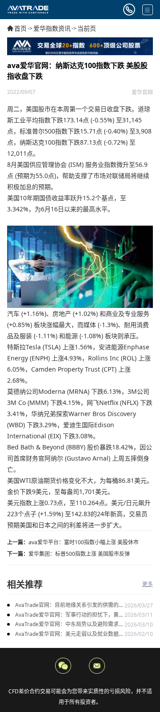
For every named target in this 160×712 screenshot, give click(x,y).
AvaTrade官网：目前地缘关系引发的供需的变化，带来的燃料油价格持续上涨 (69, 605)
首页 (20, 28)
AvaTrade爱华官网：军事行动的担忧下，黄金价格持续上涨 (69, 615)
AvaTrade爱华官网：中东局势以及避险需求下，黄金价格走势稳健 (67, 624)
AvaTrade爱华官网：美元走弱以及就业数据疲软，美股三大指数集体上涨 (69, 634)
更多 (147, 584)
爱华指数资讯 (52, 28)
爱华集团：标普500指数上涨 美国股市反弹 (79, 554)
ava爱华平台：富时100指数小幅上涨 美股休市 (83, 542)
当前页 (86, 28)
